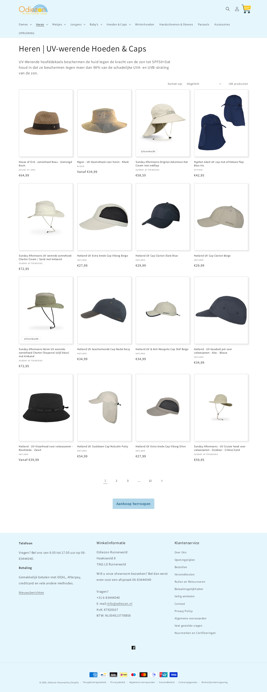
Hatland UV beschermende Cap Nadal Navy (103, 349)
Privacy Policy (184, 611)
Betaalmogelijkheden (189, 589)
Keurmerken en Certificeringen (195, 633)
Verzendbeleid (166, 682)
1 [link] (105, 480)
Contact (180, 604)
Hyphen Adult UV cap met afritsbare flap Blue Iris (219, 163)
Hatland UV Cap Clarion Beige (212, 255)
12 (150, 481)
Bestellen (181, 567)
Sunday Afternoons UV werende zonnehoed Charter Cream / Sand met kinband (45, 257)
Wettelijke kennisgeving (215, 682)
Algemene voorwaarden (191, 618)
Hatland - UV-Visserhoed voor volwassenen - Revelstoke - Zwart (46, 448)
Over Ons (181, 552)
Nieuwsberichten (31, 592)
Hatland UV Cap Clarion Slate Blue (157, 255)
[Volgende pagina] (161, 480)
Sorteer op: (175, 84)
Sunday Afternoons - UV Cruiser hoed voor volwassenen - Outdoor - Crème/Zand (220, 448)
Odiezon (52, 682)
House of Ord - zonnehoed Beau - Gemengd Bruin (45, 163)
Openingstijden (185, 560)
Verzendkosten (185, 574)
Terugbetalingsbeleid (94, 682)
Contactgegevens (188, 682)
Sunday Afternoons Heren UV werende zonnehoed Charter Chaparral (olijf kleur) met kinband (44, 353)
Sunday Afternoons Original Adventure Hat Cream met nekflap (162, 163)
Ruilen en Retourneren (190, 582)
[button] (25, 24)
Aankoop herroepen (133, 503)
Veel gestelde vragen (189, 625)
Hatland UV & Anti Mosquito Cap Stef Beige (162, 349)
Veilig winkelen (185, 596)
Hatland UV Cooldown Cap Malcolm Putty (102, 446)
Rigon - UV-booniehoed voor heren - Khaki (103, 162)
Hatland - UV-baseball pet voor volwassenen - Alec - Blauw (213, 351)
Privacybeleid (117, 682)
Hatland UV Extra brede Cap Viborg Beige (102, 255)
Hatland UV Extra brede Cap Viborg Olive (161, 446)
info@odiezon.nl (119, 603)
